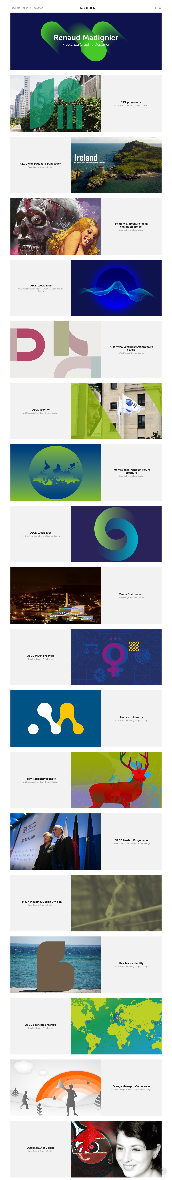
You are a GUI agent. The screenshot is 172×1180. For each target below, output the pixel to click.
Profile (27, 8)
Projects (15, 8)
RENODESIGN (86, 8)
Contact (38, 8)
